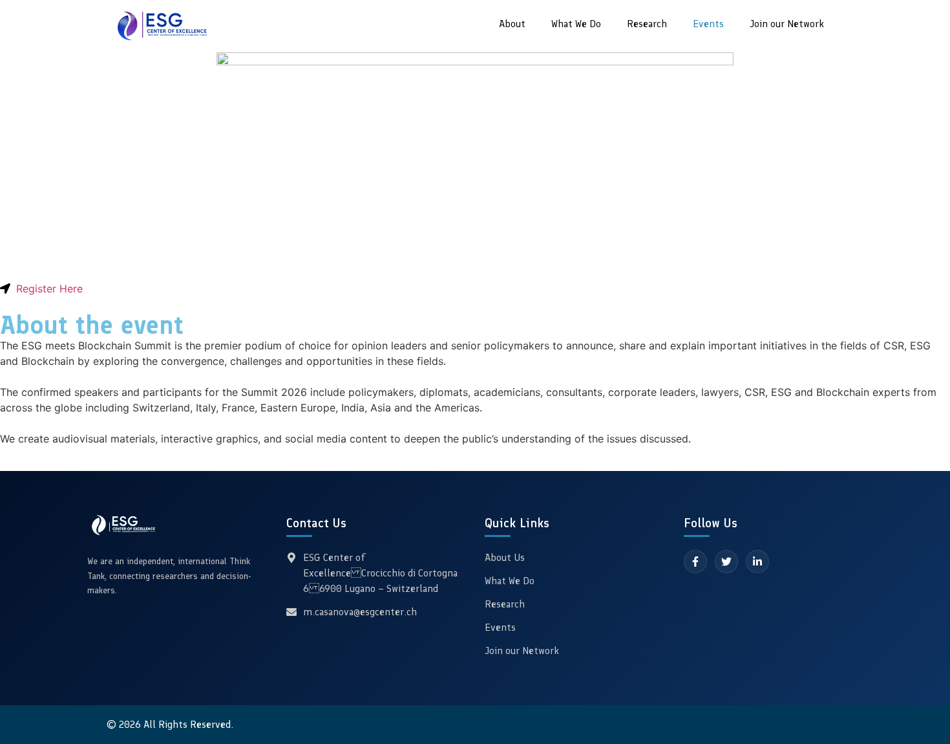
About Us (505, 557)
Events (708, 23)
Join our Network (787, 23)
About (512, 23)
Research (647, 23)
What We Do (576, 23)
